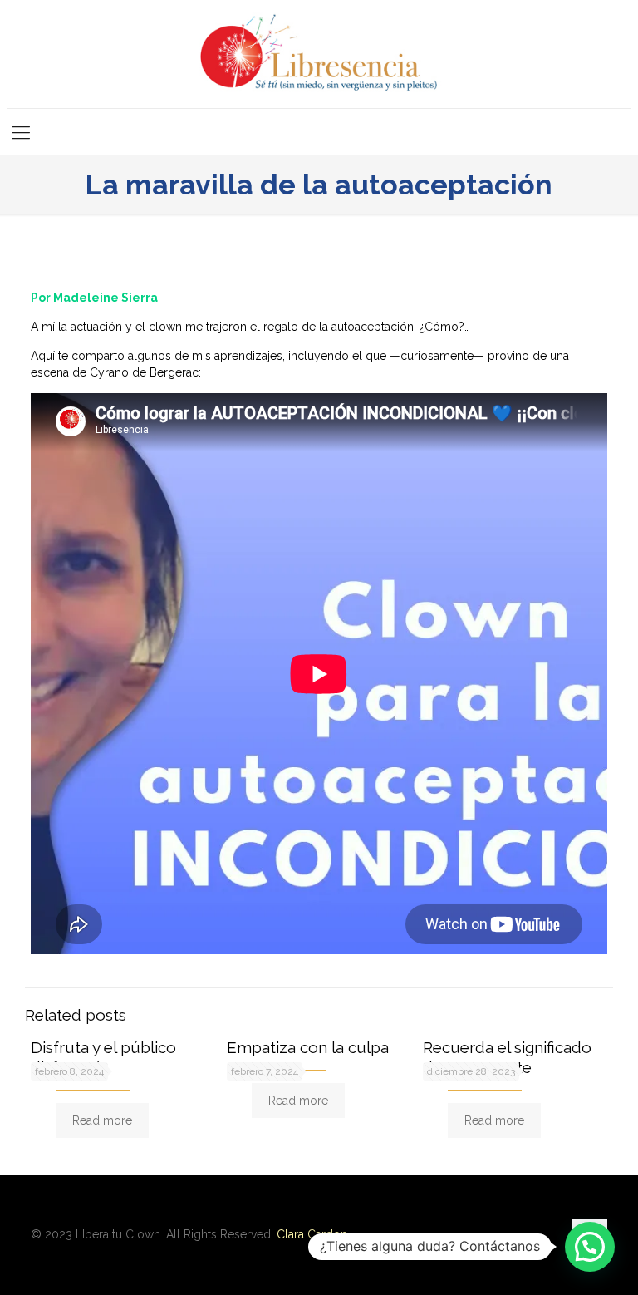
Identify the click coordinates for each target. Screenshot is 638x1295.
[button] (590, 1247)
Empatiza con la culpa (308, 1047)
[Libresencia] (319, 54)
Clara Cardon (312, 1234)
